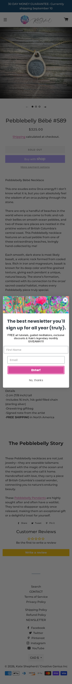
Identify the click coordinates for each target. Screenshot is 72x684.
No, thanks (36, 380)
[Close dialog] (65, 299)
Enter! (36, 370)
